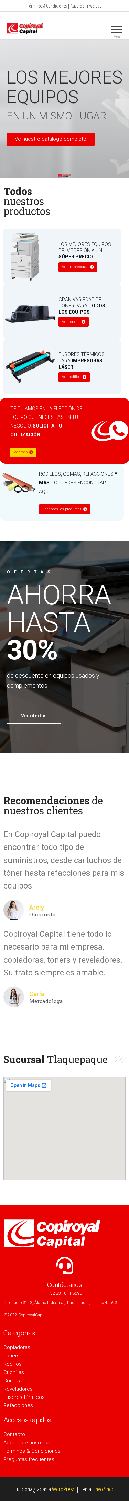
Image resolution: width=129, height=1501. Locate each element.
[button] (51, 139)
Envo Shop (104, 1489)
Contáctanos (64, 1285)
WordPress (63, 1489)
